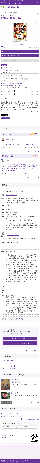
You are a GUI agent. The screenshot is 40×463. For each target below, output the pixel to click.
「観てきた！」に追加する (21, 343)
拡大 (5, 437)
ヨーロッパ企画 (7, 68)
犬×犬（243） (9, 139)
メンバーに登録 (6, 402)
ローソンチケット (8, 366)
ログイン (11, 3)
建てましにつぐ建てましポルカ (11, 18)
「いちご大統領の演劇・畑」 (30, 419)
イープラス (6, 363)
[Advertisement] (20, 452)
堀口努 (22, 44)
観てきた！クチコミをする (11, 55)
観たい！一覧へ (32, 151)
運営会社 (20, 460)
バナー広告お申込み (6, 10)
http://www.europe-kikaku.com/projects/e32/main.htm (15, 234)
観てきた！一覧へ (32, 177)
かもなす (21, 319)
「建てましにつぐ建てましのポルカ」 (14, 416)
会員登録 (19, 3)
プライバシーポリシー (12, 460)
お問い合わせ (26, 460)
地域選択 (3, 3)
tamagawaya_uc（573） (12, 160)
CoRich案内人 (22, 318)
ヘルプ (32, 460)
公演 (6, 12)
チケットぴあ (7, 360)
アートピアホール (8, 70)
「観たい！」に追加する (21, 338)
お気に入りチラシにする (33, 47)
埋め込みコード (5, 117)
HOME (2, 12)
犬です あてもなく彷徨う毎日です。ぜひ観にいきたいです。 (19, 144)
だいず (14, 379)
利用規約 (3, 460)
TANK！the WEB (8, 369)
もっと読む (36, 111)
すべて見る (36, 402)
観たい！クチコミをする (11, 51)
